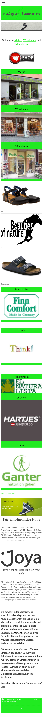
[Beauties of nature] (21, 229)
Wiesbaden (29, 40)
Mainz (18, 40)
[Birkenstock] (21, 265)
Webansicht (37, 699)
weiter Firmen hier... (8, 493)
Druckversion (9, 699)
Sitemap (18, 699)
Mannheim (21, 44)
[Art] (21, 194)
